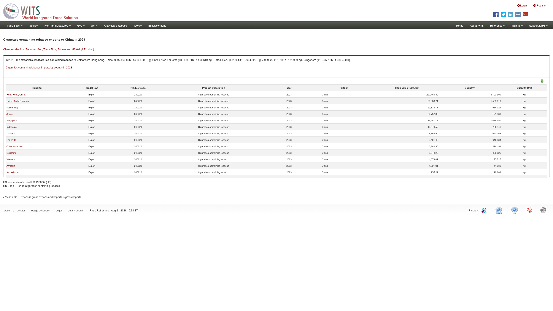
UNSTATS (514, 210)
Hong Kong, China (15, 94)
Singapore (11, 120)
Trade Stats (13, 25)
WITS (43, 11)
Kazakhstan (12, 172)
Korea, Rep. (12, 107)
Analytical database (115, 25)
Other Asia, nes (14, 146)
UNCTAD (499, 210)
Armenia (10, 165)
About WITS (477, 25)
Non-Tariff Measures (56, 25)
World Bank (544, 210)
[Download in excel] (542, 81)
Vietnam (10, 159)
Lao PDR (11, 139)
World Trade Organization (529, 210)
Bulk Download (157, 25)
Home (459, 25)
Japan (9, 114)
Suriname (11, 152)
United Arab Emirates (17, 101)
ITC (484, 210)
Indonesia (11, 127)
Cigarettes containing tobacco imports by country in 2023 (39, 67)
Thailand (10, 133)
